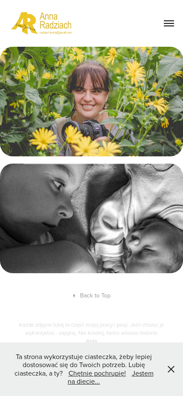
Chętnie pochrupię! (97, 373)
